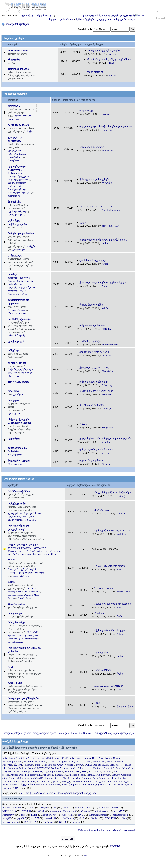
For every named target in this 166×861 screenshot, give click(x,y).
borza (66, 768)
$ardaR (102, 778)
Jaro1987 (114, 764)
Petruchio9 (109, 768)
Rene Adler (121, 768)
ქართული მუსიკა (16, 215)
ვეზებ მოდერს (95, 72)
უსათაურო (14, 59)
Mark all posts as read (124, 830)
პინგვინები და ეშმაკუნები (23, 698)
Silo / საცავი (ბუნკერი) (92, 405)
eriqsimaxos (101, 811)
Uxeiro (112, 63)
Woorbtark (67, 814)
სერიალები (14, 413)
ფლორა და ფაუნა (18, 382)
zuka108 (46, 758)
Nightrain (69, 771)
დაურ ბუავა (86, 110)
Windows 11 (100, 613)
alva (119, 569)
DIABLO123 (30, 822)
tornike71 (15, 784)
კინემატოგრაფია (17, 154)
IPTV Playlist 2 (102, 510)
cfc (12, 778)
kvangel (56, 758)
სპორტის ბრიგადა (17, 294)
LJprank (49, 778)
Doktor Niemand (27, 768)
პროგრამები (15, 613)
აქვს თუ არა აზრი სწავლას (110, 630)
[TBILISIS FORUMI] (25, 7)
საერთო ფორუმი (14, 38)
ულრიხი (107, 182)
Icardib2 (122, 778)
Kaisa (120, 607)
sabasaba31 (50, 818)
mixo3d (42, 761)
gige (49, 781)
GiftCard (88, 781)
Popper (27, 771)
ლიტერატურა (15, 157)
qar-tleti (106, 114)
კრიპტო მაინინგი (20, 576)
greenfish (107, 771)
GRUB (62, 822)
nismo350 (18, 771)
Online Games (34, 591)
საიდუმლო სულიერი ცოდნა (103, 50)
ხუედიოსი (27, 784)
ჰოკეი (23, 291)
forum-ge (106, 408)
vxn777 (35, 818)
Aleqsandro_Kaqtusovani (63, 811)
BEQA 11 (26, 811)
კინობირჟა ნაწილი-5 (91, 147)
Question (76, 778)
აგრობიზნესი (18, 249)
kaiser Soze (75, 758)
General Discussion (18, 50)
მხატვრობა (13, 160)
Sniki (18, 778)
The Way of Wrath (103, 588)
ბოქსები (12, 369)
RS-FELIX (103, 764)
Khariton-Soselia (76, 774)
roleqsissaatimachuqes (24, 781)
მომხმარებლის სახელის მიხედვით (75, 793)
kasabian (112, 778)
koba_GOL (100, 781)
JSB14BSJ (107, 394)
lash (55, 807)
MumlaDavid (93, 774)
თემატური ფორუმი (15, 94)
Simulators (12, 595)
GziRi (82, 818)
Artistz (112, 54)
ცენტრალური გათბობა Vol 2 (96, 449)
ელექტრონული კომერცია (31, 572)
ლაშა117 (38, 778)
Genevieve (107, 464)
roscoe (5, 774)
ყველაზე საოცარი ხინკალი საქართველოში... (106, 438)
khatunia (30, 807)
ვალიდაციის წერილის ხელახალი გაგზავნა (109, 15)
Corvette (85, 811)
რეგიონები (17, 394)
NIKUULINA (9, 811)
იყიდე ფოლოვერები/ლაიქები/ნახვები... (103, 239)
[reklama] (37, 107)
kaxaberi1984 (49, 814)
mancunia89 (61, 774)
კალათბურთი (28, 287)
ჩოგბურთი (13, 291)
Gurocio (75, 822)
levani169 (107, 130)
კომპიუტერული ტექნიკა (20, 548)
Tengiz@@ (107, 427)
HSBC (5, 784)
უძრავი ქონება (32, 554)
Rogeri (57, 778)
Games (11, 582)
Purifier (14, 774)
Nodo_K (106, 286)
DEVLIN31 (110, 818)
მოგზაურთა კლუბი (19, 460)
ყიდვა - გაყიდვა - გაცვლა (23, 544)
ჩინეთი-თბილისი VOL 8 (93, 325)
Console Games (24, 598)
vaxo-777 (119, 811)
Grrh (130, 768)
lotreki (73, 768)
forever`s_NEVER (11, 807)
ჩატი (132, 19)
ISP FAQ (25, 516)
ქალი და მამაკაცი (19, 125)
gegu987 (21, 818)
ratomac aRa (108, 150)
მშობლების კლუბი (17, 313)
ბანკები (31, 246)
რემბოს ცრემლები (90, 341)
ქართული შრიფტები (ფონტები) (113, 604)
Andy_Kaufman (94, 768)
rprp (20, 761)
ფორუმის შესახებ (18, 69)
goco (23, 814)
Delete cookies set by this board (94, 830)
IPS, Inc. (86, 856)
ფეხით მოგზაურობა (91, 460)
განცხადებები (15, 455)
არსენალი (14, 350)
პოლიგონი (13, 569)
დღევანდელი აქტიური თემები (51, 733)
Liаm (124, 818)
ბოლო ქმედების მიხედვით (37, 793)
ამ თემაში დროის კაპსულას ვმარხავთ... (110, 59)
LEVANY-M (43, 768)
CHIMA (25, 758)
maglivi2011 (99, 761)
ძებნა (79, 19)
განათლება (14, 192)
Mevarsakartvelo (115, 761)
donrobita (112, 781)
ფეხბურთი (13, 278)
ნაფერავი (74, 784)
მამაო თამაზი (125, 706)
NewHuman (68, 818)
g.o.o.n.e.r (107, 453)
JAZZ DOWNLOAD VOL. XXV (96, 206)
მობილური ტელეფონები (49, 551)
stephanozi (47, 774)
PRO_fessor (81, 771)
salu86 (105, 308)
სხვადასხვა (50, 554)
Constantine (88, 784)
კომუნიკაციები (17, 503)
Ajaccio (66, 778)
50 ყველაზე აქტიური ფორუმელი (114, 733)
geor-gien (27, 778)
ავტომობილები (17, 363)
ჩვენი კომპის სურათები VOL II (112, 530)
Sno (18, 758)
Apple (11, 667)
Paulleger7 (56, 768)
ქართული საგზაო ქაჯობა (94, 367)
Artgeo (44, 807)
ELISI (34, 814)
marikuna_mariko (84, 807)
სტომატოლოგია (16, 310)
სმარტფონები (15, 520)
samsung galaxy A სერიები (108, 686)
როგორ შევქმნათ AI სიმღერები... (114, 492)
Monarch (7, 781)
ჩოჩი (105, 243)
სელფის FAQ (14, 516)
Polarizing (107, 385)
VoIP (32, 516)
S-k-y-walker (95, 771)
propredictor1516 (111, 226)
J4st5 (124, 771)
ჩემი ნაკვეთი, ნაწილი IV (94, 381)
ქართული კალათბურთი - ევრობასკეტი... (103, 282)
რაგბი (20, 281)
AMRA (59, 771)
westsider (106, 442)
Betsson (83, 424)
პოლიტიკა (14, 106)
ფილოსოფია (15, 196)
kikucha (51, 761)
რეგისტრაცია (45, 15)
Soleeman (28, 764)
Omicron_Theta (90, 778)
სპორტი (12, 274)
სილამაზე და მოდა (19, 319)
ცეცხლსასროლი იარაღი (94, 352)
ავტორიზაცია (27, 15)
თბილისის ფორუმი (17, 24)
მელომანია (15, 201)
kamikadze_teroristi (109, 807)
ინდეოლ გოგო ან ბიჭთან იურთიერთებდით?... (106, 126)
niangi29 (6, 818)
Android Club (15, 682)
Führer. (81, 768)
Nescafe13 (107, 371)
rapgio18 (121, 513)
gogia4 (98, 784)
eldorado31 (54, 784)
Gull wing (36, 758)
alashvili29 (35, 774)
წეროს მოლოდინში (91, 304)
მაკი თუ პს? (101, 652)
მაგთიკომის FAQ (32, 513)
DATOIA (107, 784)
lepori (64, 784)
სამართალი (15, 255)
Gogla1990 (77, 781)
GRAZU (116, 774)
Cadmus (87, 758)
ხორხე (79, 764)
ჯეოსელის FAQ (15, 513)
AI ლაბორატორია (19, 491)
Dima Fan (24, 774)
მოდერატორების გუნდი (17, 733)
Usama (66, 807)
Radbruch (7, 764)
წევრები (90, 19)
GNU (97, 703)
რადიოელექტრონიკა (19, 179)
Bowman (105, 774)
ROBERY (106, 329)
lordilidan (121, 534)
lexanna (113, 75)
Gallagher (62, 761)
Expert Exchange (15, 642)
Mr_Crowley (59, 764)
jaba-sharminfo (10, 768)
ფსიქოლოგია (16, 341)
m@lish (41, 811)
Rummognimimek (98, 814)
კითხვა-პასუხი (102, 670)
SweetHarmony (110, 344)
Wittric (116, 771)
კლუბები (21, 369)
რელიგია (26, 192)
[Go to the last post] (85, 50)
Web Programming (29, 638)
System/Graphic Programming (21, 635)
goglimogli (49, 771)
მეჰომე (121, 496)
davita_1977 (74, 761)
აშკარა (18, 764)
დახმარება (66, 19)
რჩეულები (120, 19)
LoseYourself (40, 784)
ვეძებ (82, 222)
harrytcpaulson (120, 814)
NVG (80, 814)
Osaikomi (126, 774)
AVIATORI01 (30, 761)
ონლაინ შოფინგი (17, 335)
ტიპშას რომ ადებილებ (92, 260)
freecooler (37, 771)
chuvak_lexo (123, 591)
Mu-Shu (48, 764)
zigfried (128, 784)
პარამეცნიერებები (17, 189)
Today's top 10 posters (82, 733)
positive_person (10, 822)
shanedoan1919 (10, 788)
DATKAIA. (98, 758)
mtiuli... (38, 764)
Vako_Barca (8, 758)
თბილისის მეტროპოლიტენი (96, 391)
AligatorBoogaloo (111, 210)
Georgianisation (16, 604)
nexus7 (70, 764)
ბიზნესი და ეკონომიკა (21, 233)
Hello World (32, 632)
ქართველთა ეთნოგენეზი (94, 179)
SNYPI (64, 758)
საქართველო (15, 464)
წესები (53, 19)
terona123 (126, 764)
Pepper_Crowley (113, 758)
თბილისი (13, 391)
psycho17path (9, 761)
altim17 (6, 778)
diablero (95, 818)
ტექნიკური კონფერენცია (19, 479)
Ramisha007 (8, 814)
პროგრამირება (17, 622)
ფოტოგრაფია (15, 150)
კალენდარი (104, 19)
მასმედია (13, 400)
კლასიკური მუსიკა (17, 211)
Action (30, 588)
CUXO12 (86, 761)
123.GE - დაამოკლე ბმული (110, 566)
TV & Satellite (29, 520)
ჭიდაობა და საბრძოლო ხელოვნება (20, 284)
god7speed (48, 822)
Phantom (41, 781)
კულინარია (15, 438)
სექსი (30, 131)
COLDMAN (91, 764)
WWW (11, 559)
